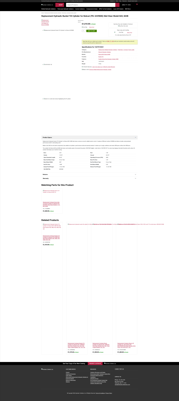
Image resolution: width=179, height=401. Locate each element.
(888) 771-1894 (126, 5)
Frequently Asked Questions (96, 375)
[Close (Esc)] (78, 20)
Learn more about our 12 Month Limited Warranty (103, 66)
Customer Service (71, 369)
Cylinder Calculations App (96, 383)
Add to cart (91, 31)
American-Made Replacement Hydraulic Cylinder (100, 69)
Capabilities (93, 377)
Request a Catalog (95, 363)
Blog (120, 1)
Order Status (69, 375)
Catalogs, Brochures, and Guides (97, 372)
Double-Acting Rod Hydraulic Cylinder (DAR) (108, 59)
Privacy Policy (109, 393)
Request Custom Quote (132, 1)
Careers (68, 372)
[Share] (79, 20)
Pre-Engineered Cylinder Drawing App (98, 380)
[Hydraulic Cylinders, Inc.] (47, 4)
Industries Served (94, 378)
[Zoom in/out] (82, 20)
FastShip (72, 1)
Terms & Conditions (100, 393)
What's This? (91, 27)
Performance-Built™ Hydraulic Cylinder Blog (100, 374)
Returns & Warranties (71, 380)
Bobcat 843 (101, 54)
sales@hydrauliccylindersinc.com (122, 384)
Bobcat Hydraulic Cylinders (105, 52)
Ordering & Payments (71, 374)
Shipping (68, 381)
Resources (124, 1)
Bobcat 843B (107, 54)
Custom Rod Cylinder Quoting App (98, 381)
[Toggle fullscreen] (81, 20)
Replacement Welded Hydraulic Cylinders (53, 12)
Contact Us (112, 1)
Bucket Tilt (101, 56)
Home (42, 12)
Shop (60, 5)
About (117, 1)
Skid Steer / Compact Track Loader (69, 12)
